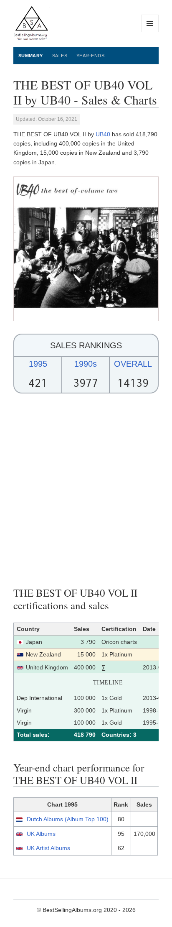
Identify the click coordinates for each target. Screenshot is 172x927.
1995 (38, 363)
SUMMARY (30, 55)
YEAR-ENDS (90, 55)
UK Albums (41, 833)
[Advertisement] (86, 490)
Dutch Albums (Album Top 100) (68, 819)
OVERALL (133, 363)
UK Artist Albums (48, 848)
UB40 (103, 134)
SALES (59, 55)
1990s (85, 363)
